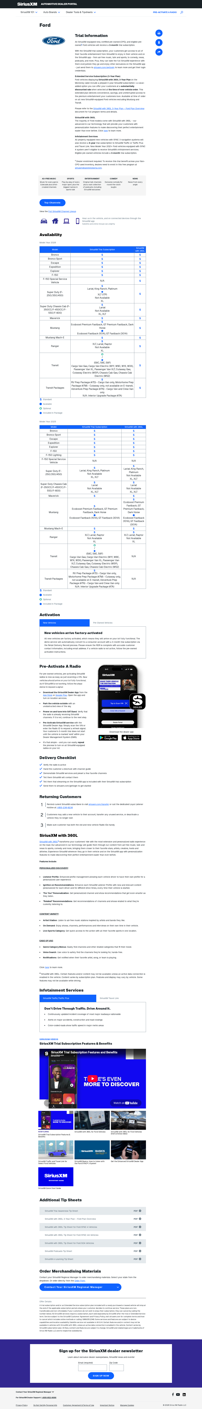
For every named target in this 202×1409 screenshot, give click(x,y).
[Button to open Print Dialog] (159, 33)
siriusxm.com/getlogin (104, 67)
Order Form (80, 1280)
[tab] (64, 622)
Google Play (61, 695)
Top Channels (52, 202)
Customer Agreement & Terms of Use (78, 1405)
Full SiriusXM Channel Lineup (62, 211)
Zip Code (113, 1362)
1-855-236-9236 (65, 807)
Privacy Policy (22, 1405)
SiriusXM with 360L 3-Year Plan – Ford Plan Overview (118, 108)
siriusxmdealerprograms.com (88, 168)
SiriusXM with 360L (48, 841)
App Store (47, 695)
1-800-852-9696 (49, 1397)
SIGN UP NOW (101, 1375)
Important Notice (107, 1405)
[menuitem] (32, 12)
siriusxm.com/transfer (99, 804)
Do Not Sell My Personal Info (45, 1405)
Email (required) (85, 1362)
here (106, 130)
